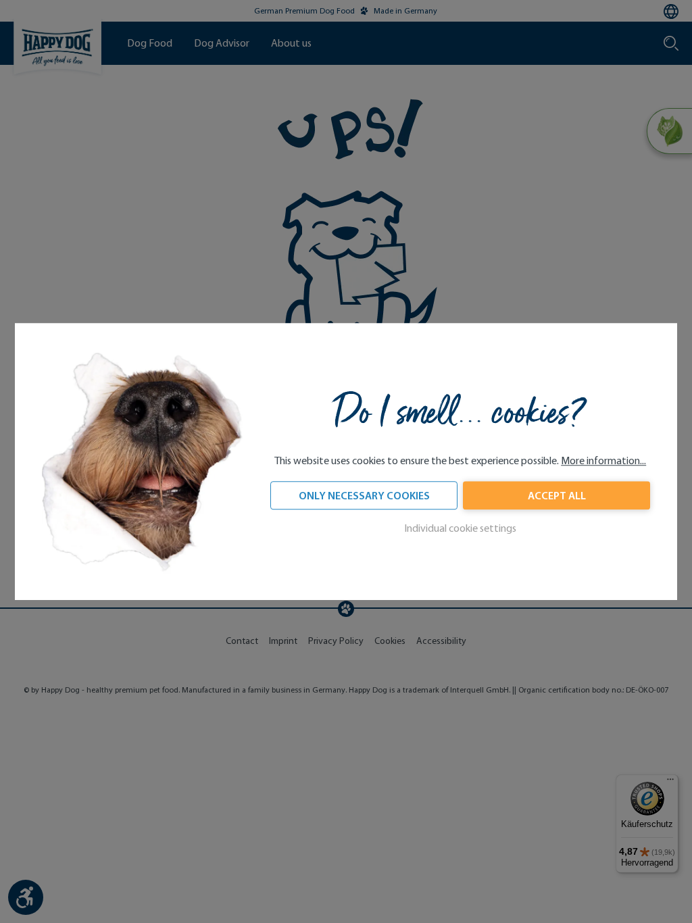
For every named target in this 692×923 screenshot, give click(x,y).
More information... (603, 460)
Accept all (557, 495)
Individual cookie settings (460, 528)
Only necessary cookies (364, 495)
